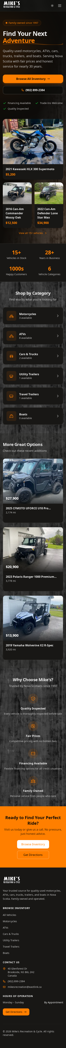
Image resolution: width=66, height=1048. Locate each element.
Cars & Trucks (11, 934)
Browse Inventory (33, 844)
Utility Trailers (11, 940)
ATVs (5, 927)
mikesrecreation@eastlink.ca (25, 987)
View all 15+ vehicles (31, 233)
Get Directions (33, 855)
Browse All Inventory (31, 79)
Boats (6, 953)
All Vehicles (9, 915)
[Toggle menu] (59, 5)
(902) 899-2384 (35, 90)
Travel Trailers (11, 946)
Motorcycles (10, 921)
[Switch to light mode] (52, 5)
